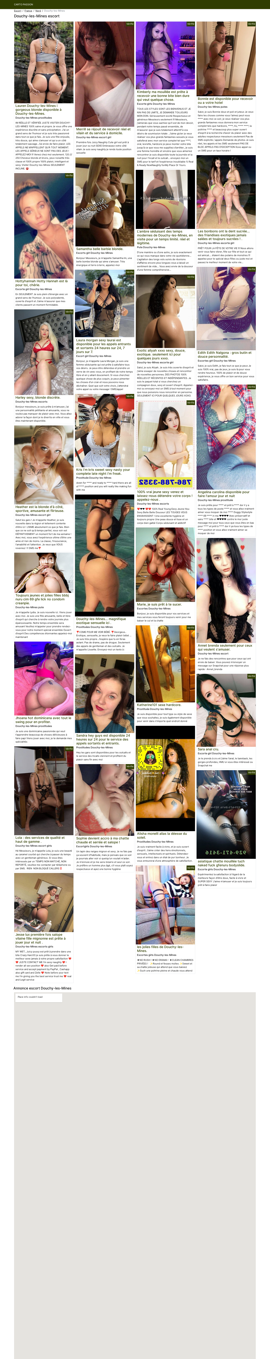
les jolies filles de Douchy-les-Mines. (160, 949)
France (28, 10)
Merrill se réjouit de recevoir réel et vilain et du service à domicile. (103, 131)
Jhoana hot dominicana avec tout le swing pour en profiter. (43, 720)
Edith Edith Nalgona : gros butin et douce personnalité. (225, 354)
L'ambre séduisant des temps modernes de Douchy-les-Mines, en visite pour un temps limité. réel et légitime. (165, 237)
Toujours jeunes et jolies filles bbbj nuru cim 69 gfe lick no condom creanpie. (42, 599)
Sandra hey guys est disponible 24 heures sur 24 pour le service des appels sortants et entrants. (103, 739)
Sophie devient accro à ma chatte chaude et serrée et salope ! (102, 840)
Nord (38, 10)
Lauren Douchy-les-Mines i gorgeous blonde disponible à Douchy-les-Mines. (38, 109)
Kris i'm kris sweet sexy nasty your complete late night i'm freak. (103, 472)
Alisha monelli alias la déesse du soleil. (162, 835)
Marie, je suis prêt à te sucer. (159, 604)
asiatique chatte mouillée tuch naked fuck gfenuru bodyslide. (221, 863)
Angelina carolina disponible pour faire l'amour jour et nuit (224, 494)
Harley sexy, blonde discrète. (37, 397)
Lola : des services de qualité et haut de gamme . (40, 839)
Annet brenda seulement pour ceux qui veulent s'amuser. (225, 647)
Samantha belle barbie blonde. (99, 249)
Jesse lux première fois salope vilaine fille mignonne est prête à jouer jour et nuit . (40, 938)
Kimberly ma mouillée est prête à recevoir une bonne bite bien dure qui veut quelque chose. (163, 96)
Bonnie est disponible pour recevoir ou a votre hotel (225, 101)
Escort (17, 10)
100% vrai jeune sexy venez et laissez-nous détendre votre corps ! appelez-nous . (164, 496)
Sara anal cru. (208, 749)
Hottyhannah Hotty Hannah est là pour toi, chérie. (41, 283)
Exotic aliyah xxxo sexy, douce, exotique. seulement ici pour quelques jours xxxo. (161, 354)
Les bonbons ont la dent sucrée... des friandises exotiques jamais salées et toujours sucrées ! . (224, 235)
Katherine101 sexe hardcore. (159, 705)
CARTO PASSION (23, 4)
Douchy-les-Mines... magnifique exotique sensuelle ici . (101, 621)
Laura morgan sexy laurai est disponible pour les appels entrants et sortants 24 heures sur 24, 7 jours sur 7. (103, 346)
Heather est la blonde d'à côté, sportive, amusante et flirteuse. (39, 509)
